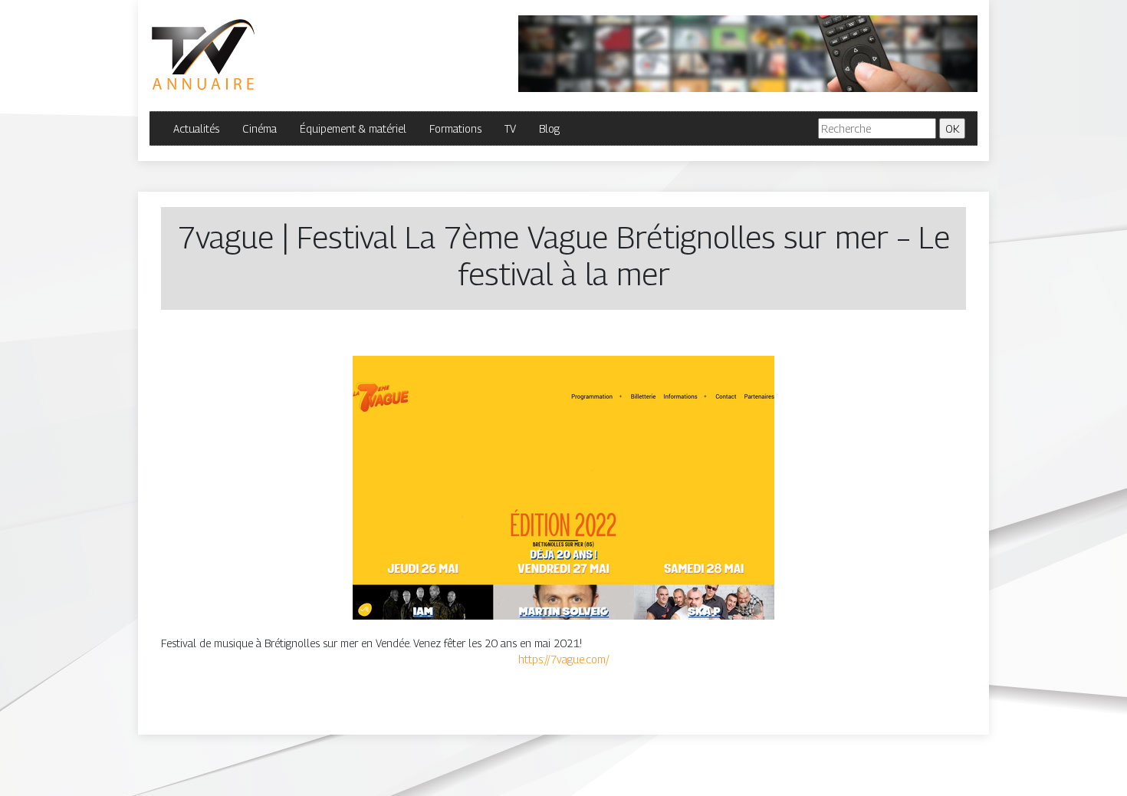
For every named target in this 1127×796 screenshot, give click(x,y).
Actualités (196, 128)
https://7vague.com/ (564, 659)
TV (510, 128)
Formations (455, 128)
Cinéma (259, 128)
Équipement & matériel (353, 128)
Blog (549, 128)
